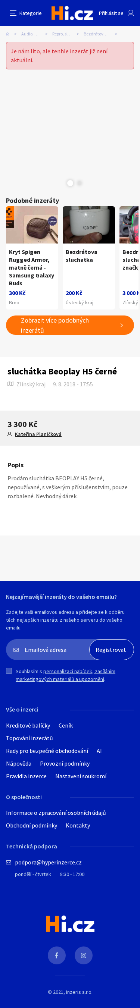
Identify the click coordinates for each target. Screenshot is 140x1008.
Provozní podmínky (65, 763)
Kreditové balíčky (28, 725)
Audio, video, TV (36, 34)
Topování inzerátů (29, 738)
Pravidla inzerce (26, 776)
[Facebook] (57, 955)
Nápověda (18, 763)
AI (99, 750)
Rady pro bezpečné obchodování (47, 750)
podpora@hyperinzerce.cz (48, 862)
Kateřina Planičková (38, 434)
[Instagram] (84, 955)
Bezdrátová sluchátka (103, 34)
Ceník (66, 725)
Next (79, 183)
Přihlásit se (111, 13)
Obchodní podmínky (31, 825)
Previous (61, 183)
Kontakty (78, 825)
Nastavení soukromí (80, 776)
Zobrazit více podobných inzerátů (55, 325)
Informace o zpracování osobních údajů (56, 812)
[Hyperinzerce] (72, 13)
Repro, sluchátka (68, 34)
